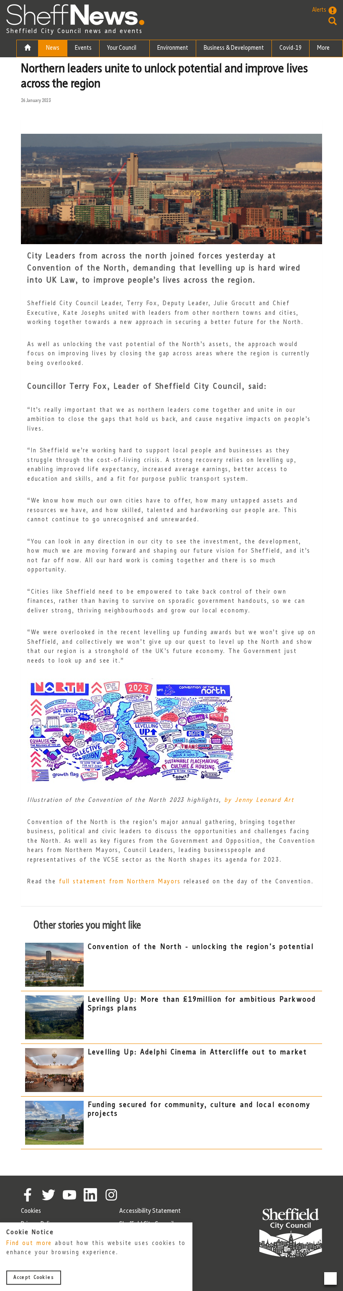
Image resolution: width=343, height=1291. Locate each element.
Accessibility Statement (150, 1211)
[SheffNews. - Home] (75, 14)
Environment (172, 48)
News (52, 48)
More (324, 48)
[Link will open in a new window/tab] (27, 1195)
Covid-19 (290, 48)
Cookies (31, 1211)
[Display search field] (324, 21)
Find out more (29, 1243)
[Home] (27, 48)
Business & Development (234, 48)
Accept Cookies (33, 1277)
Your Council (122, 48)
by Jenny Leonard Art (259, 800)
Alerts (319, 10)
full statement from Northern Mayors (120, 882)
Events (83, 48)
